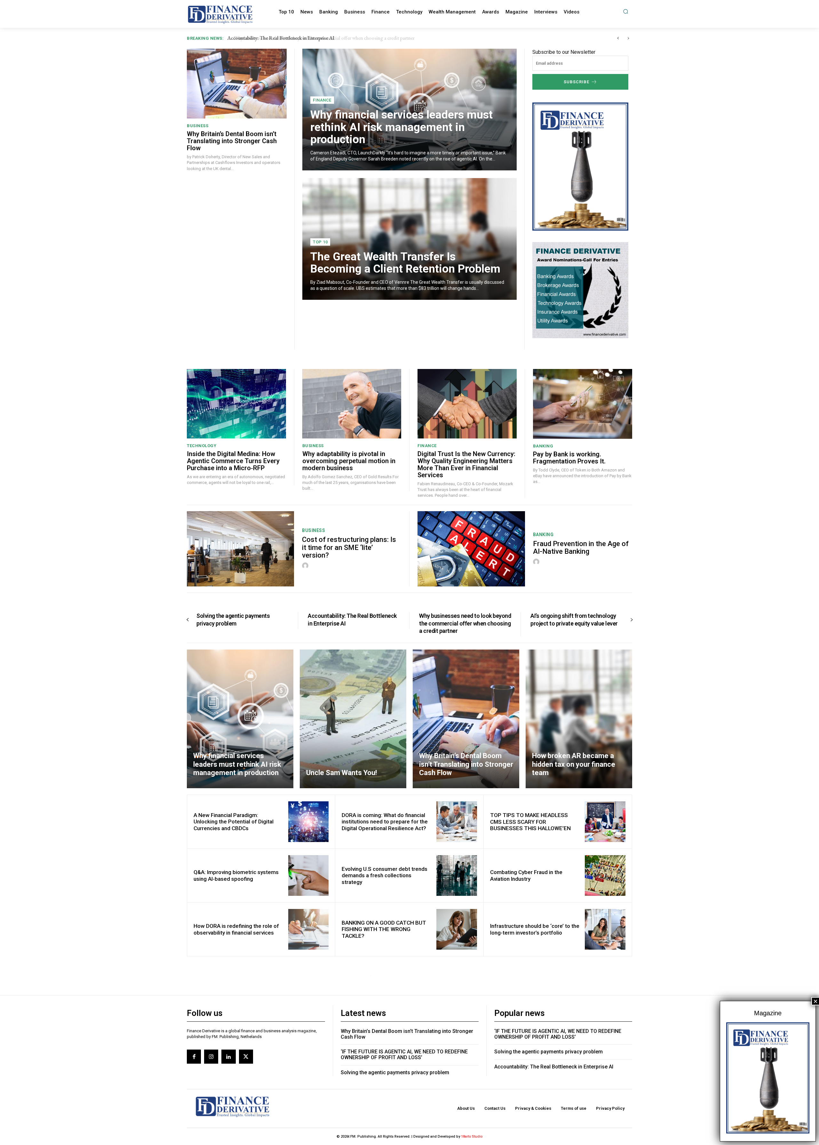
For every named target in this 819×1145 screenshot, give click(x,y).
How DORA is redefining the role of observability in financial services (236, 929)
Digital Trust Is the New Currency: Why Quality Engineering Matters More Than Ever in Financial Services (466, 464)
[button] (625, 11)
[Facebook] (194, 1057)
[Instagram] (211, 1057)
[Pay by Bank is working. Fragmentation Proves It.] (582, 403)
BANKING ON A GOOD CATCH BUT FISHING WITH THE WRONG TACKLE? (384, 929)
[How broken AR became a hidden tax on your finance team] (579, 719)
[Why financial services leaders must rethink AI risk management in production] (240, 719)
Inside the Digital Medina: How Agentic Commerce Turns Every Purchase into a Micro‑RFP (233, 461)
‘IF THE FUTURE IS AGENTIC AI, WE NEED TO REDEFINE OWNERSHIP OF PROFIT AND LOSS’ (404, 1054)
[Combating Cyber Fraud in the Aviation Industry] (605, 875)
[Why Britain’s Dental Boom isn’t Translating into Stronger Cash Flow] (237, 84)
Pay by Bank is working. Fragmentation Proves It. (569, 457)
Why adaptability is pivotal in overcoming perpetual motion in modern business (348, 461)
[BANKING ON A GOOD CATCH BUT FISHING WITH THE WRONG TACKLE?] (456, 929)
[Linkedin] (228, 1057)
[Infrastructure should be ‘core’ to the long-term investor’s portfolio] (605, 929)
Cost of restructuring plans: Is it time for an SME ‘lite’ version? (349, 547)
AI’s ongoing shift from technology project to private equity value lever (574, 619)
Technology (201, 446)
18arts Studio (472, 1136)
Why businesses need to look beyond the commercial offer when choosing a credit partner (318, 38)
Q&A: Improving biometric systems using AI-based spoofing (236, 875)
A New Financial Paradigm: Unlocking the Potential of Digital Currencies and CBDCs (234, 821)
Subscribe (576, 81)
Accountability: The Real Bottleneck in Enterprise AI (553, 1067)
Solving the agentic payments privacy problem (233, 619)
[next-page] (631, 620)
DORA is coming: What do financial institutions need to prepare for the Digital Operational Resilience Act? (385, 821)
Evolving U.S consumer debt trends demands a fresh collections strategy (384, 875)
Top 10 (320, 242)
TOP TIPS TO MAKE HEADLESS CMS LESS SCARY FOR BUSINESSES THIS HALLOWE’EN (530, 821)
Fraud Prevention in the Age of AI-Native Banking (581, 547)
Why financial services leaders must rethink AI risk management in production (401, 127)
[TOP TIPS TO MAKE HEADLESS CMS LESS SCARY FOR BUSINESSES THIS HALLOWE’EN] (605, 821)
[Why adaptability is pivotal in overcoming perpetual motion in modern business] (352, 403)
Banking (543, 446)
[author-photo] (306, 565)
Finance (322, 100)
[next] (628, 38)
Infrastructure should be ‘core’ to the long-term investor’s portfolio (534, 929)
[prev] (618, 38)
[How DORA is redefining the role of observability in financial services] (308, 929)
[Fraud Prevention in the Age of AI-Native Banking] (471, 548)
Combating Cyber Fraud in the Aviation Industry (526, 875)
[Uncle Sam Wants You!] (353, 719)
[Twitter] (246, 1057)
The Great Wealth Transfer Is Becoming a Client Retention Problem (405, 263)
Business (197, 126)
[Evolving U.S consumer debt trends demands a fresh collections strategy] (456, 875)
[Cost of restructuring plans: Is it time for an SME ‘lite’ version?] (240, 548)
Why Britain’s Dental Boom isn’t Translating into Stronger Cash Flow (232, 141)
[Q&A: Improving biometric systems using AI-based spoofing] (308, 875)
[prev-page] (188, 620)
